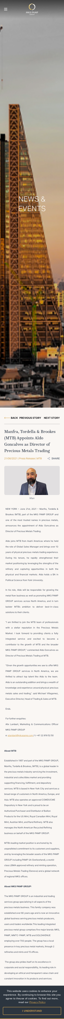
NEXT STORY (52, 417)
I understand (32, 1010)
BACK (14, 417)
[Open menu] (5, 9)
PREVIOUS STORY (30, 417)
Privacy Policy (37, 1002)
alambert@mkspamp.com (20, 735)
